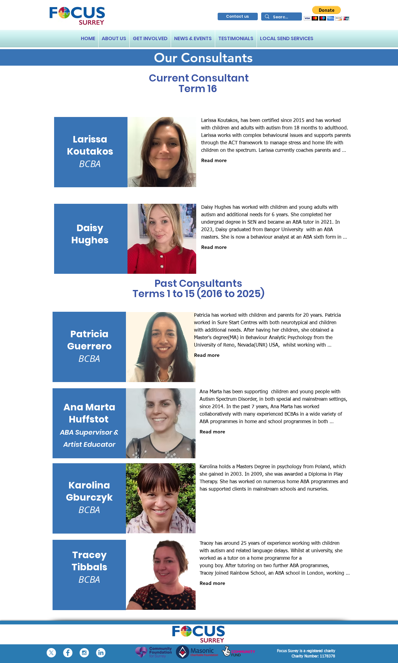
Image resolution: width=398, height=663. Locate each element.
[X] (51, 652)
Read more (214, 160)
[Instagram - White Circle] (84, 652)
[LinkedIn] (100, 652)
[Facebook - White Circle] (67, 652)
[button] (326, 13)
